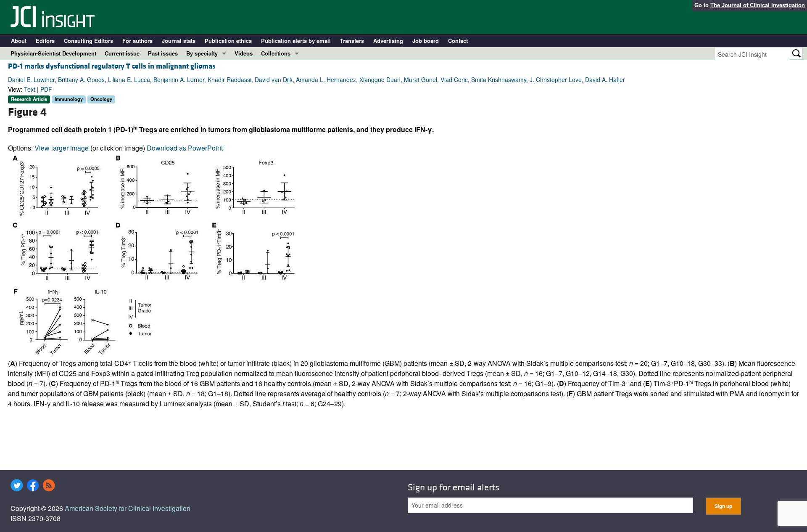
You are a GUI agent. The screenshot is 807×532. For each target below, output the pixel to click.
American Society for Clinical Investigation (127, 508)
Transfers (352, 41)
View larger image (61, 148)
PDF (46, 89)
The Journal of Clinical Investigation (757, 5)
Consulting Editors (88, 41)
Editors (45, 41)
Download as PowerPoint (185, 148)
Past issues (163, 53)
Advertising (388, 41)
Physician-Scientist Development (53, 53)
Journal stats (178, 41)
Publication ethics (228, 41)
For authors (137, 41)
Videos (244, 53)
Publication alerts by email (296, 41)
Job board (425, 41)
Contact (458, 41)
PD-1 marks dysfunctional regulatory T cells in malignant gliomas (112, 66)
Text (29, 89)
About (18, 41)
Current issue (122, 53)
